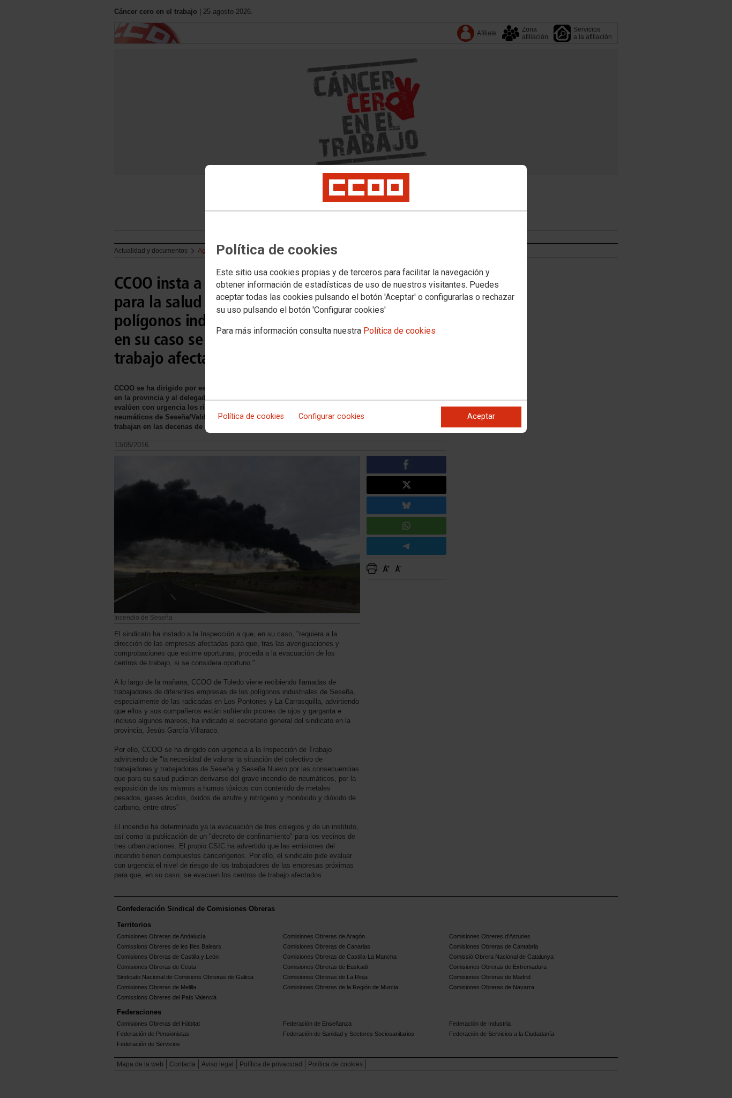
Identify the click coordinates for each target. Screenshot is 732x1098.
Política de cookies (399, 331)
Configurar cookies (331, 416)
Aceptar (481, 416)
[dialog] (366, 299)
